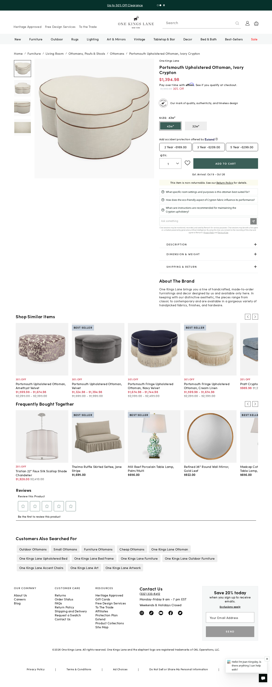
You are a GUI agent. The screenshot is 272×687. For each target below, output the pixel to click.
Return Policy (224, 182)
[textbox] (170, 163)
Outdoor (57, 39)
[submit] (237, 23)
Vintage (139, 39)
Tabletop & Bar (164, 39)
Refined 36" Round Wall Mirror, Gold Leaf (206, 468)
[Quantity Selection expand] (177, 163)
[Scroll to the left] (247, 316)
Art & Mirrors (116, 39)
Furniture (35, 39)
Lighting (93, 39)
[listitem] (33, 549)
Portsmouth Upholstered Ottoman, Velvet (97, 386)
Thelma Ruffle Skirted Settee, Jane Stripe (97, 468)
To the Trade (88, 26)
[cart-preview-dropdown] (256, 23)
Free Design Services (60, 26)
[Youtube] (162, 612)
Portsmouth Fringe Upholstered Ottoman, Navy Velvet (150, 386)
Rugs (74, 39)
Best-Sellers (234, 39)
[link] (208, 244)
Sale (254, 39)
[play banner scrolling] (164, 5)
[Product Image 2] (22, 107)
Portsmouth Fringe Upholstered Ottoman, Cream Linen (206, 386)
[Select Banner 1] (160, 5)
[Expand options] (255, 244)
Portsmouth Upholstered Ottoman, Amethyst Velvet (41, 386)
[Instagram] (143, 612)
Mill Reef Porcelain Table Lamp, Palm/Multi (151, 468)
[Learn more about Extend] (216, 139)
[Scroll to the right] (255, 316)
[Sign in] (247, 23)
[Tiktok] (152, 612)
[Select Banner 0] (158, 5)
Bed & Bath (209, 39)
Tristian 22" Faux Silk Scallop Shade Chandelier (41, 473)
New (18, 39)
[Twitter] (181, 612)
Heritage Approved (27, 26)
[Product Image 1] (22, 88)
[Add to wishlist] (187, 163)
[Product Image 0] (22, 68)
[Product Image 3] (22, 127)
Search (172, 23)
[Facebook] (171, 612)
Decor (187, 39)
